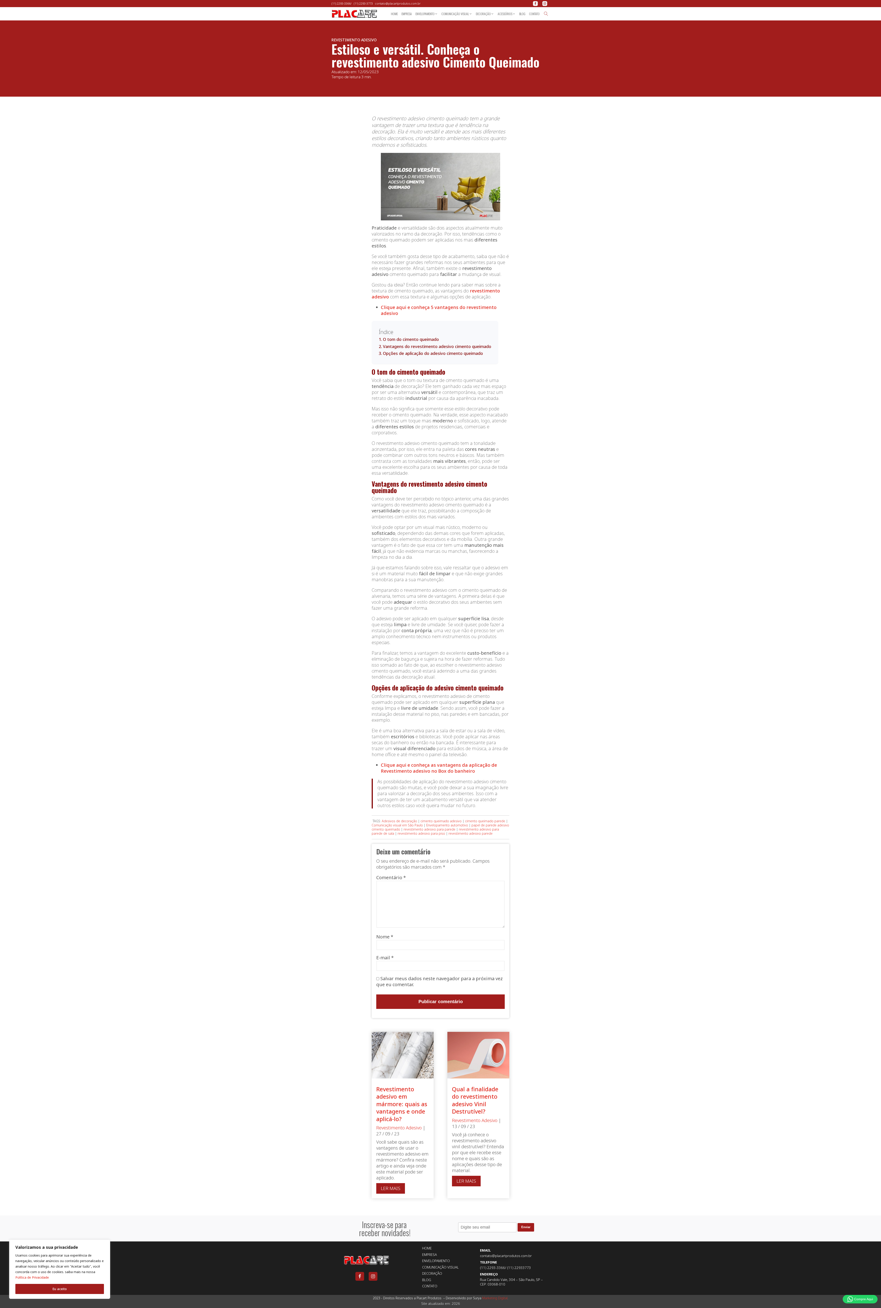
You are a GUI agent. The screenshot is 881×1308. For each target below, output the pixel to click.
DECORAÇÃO (432, 1273)
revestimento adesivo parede (471, 833)
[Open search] (546, 13)
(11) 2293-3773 (364, 4)
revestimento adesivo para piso (421, 833)
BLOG (426, 1280)
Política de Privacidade (32, 1277)
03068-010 (496, 1284)
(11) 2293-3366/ (343, 4)
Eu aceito (60, 1289)
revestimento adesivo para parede (429, 829)
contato (534, 13)
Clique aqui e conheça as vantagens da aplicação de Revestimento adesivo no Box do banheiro (439, 768)
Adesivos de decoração (399, 821)
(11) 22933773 (518, 1268)
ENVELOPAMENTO (436, 1261)
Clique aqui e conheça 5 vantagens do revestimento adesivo (438, 310)
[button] (426, 14)
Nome (384, 937)
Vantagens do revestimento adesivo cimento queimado (437, 346)
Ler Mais (390, 1188)
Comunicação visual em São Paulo (397, 825)
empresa (406, 13)
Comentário (391, 877)
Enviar (525, 1227)
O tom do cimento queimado (411, 339)
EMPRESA (429, 1254)
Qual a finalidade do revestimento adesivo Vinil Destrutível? (475, 1100)
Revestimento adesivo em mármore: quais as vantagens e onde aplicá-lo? (401, 1104)
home (394, 13)
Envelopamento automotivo (447, 825)
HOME (427, 1248)
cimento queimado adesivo (441, 821)
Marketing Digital (494, 1298)
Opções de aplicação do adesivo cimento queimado (433, 353)
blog (522, 13)
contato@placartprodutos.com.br (398, 4)
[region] (59, 1269)
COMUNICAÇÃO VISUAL (440, 1267)
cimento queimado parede (485, 821)
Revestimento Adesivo (354, 39)
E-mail (385, 957)
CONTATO (429, 1286)
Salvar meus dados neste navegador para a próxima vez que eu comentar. (439, 981)
